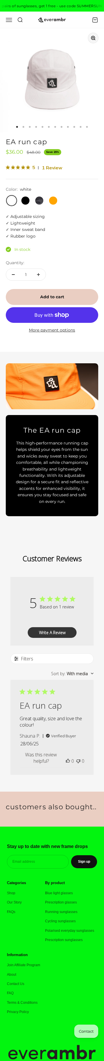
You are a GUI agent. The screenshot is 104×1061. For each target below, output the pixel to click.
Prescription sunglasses (64, 940)
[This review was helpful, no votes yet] (68, 761)
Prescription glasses (61, 902)
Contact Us (15, 984)
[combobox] (72, 673)
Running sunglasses (61, 912)
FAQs (11, 912)
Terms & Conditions (22, 1003)
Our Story (14, 902)
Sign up (84, 862)
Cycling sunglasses (60, 921)
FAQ (10, 993)
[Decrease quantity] (13, 274)
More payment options (52, 330)
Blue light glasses (59, 893)
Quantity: (15, 262)
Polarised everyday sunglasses (69, 931)
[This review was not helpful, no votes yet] (78, 761)
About (11, 975)
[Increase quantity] (38, 274)
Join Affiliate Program (23, 965)
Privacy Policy (18, 1012)
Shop (11, 893)
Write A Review (52, 632)
